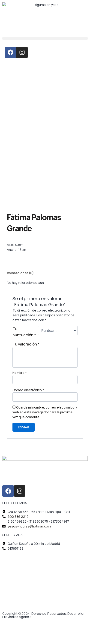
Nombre (19, 372)
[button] (45, 38)
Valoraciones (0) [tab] (20, 273)
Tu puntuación (24, 331)
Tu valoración (25, 344)
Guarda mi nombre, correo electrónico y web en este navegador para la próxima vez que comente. (44, 412)
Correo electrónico (28, 390)
